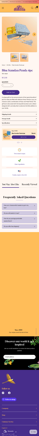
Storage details (6, 118)
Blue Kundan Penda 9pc (18, 133)
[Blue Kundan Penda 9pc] (7, 135)
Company (5, 408)
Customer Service (7, 422)
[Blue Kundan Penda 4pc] (15, 57)
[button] (32, 8)
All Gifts (9, 65)
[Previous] (6, 34)
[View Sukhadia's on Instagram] (3, 392)
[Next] (34, 34)
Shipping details (6, 114)
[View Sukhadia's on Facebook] (9, 392)
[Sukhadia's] (19, 8)
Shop (3, 415)
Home (3, 65)
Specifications (6, 123)
